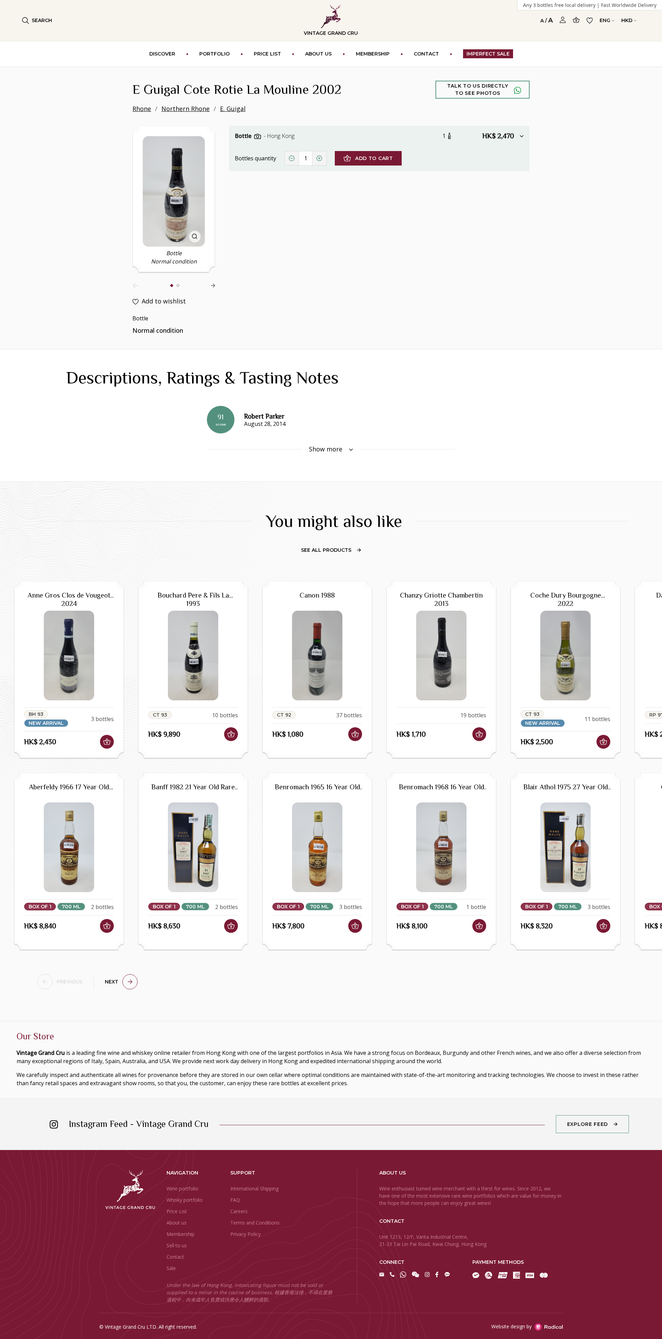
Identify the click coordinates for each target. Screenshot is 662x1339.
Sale (171, 1268)
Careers (239, 1211)
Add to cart (374, 158)
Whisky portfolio (185, 1200)
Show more (326, 449)
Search (42, 20)
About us (177, 1222)
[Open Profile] (563, 20)
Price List (177, 1211)
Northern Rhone (185, 108)
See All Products (326, 550)
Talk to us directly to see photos (477, 89)
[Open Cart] (576, 20)
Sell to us (177, 1245)
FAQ (235, 1200)
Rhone (141, 108)
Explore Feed (587, 1124)
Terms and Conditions (255, 1222)
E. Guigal (232, 108)
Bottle (244, 136)
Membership (180, 1234)
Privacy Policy (245, 1234)
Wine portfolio (182, 1188)
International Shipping (254, 1188)
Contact (175, 1256)
